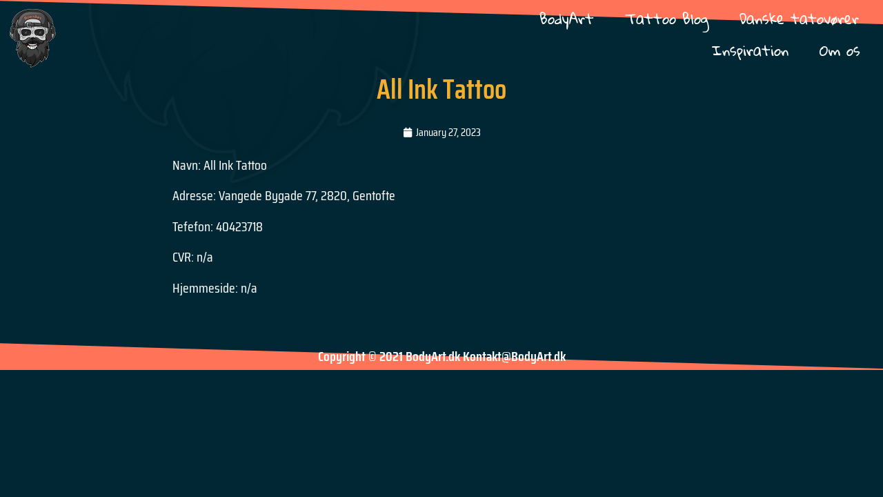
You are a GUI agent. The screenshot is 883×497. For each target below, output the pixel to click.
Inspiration (750, 50)
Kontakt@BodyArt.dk (514, 356)
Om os (840, 50)
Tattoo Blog (666, 18)
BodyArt (566, 18)
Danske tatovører (799, 18)
